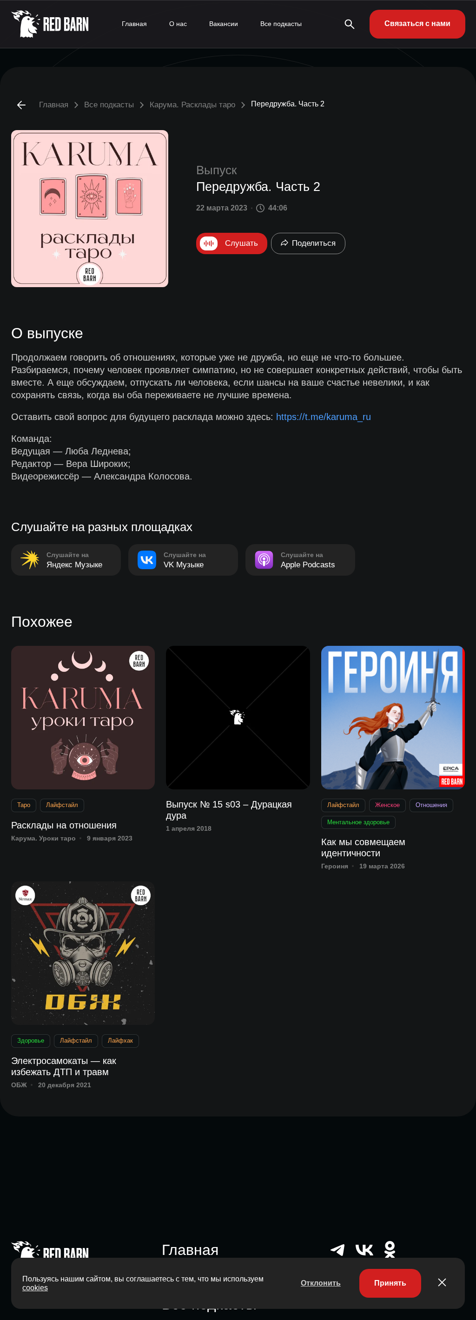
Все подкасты (281, 23)
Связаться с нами (417, 23)
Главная (134, 23)
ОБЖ (19, 1085)
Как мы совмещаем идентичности (363, 847)
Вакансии (223, 23)
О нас (178, 23)
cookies (35, 1288)
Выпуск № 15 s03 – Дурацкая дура (229, 810)
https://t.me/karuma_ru (323, 417)
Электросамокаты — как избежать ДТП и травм (63, 1066)
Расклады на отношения (64, 825)
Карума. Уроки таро (43, 838)
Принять (390, 1283)
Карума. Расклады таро (192, 104)
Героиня (334, 866)
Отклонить (321, 1283)
